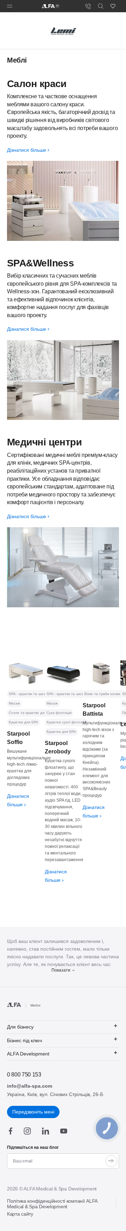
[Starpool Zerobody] (64, 673)
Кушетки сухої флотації (66, 722)
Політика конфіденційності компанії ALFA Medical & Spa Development (52, 1203)
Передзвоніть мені (33, 1112)
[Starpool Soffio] (26, 673)
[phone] (88, 6)
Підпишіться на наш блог (33, 1147)
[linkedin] (45, 1131)
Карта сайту (20, 1214)
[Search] (100, 6)
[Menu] (9, 6)
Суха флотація (59, 713)
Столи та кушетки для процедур (36, 713)
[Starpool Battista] (101, 673)
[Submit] (111, 1161)
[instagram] (27, 1131)
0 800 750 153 (24, 1075)
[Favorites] (112, 6)
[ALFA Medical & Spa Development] (50, 6)
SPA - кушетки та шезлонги (32, 694)
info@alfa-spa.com (29, 1086)
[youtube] (63, 1131)
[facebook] (11, 1131)
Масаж (14, 703)
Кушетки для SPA (23, 722)
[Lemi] (63, 30)
